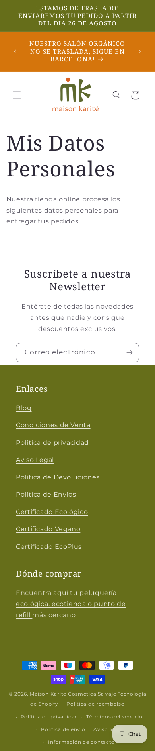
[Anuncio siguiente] (140, 51)
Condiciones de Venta (53, 425)
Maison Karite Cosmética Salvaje (73, 694)
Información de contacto (81, 742)
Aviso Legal (35, 460)
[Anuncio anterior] (15, 51)
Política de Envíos (46, 494)
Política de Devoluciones (58, 477)
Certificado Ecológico (52, 512)
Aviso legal (107, 729)
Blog (24, 408)
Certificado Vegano (48, 529)
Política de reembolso (95, 704)
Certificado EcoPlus (49, 546)
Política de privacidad (52, 442)
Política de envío (63, 729)
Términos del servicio (114, 717)
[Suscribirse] (129, 352)
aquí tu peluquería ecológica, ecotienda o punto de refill (71, 604)
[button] (17, 95)
